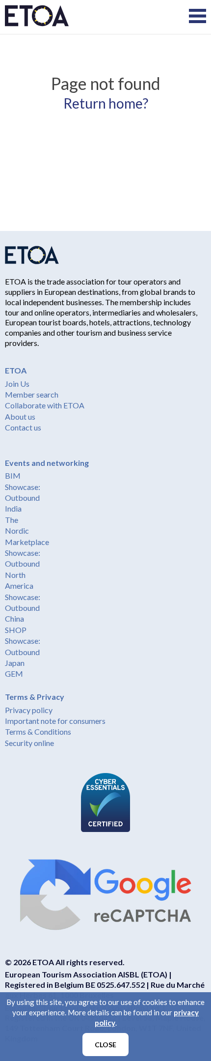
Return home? (105, 103)
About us (20, 416)
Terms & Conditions (38, 731)
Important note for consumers (55, 720)
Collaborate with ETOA (44, 405)
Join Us (17, 383)
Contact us (23, 427)
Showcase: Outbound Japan (22, 651)
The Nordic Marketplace (27, 530)
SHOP (15, 629)
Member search (31, 394)
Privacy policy (29, 710)
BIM (13, 475)
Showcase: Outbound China (22, 608)
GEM (14, 673)
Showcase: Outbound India (22, 498)
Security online (29, 742)
